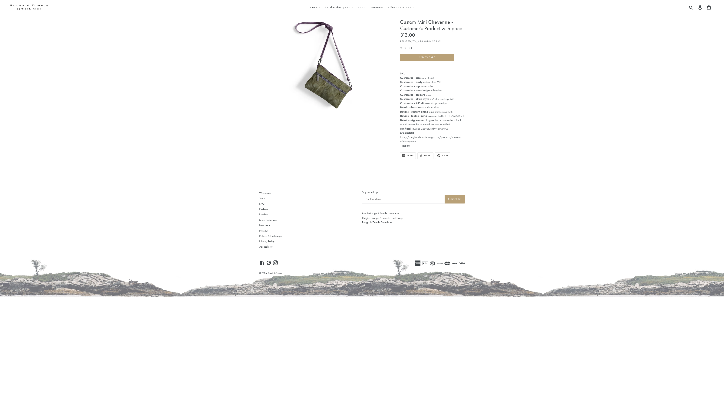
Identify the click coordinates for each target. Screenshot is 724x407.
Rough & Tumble (275, 273)
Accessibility (265, 247)
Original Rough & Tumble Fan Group (382, 218)
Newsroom (265, 225)
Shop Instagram (268, 220)
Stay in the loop (370, 192)
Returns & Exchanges (270, 236)
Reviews (263, 209)
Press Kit (263, 231)
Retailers (263, 214)
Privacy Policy (267, 241)
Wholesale (265, 193)
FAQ (262, 204)
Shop (262, 198)
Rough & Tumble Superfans (377, 222)
